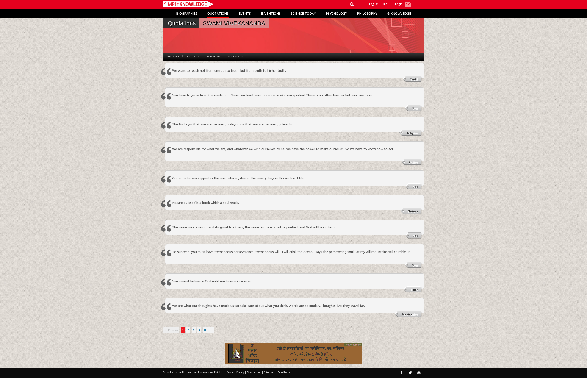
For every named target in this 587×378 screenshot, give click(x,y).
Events (245, 13)
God (415, 187)
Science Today (303, 13)
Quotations (218, 13)
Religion (412, 133)
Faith (414, 290)
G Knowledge (399, 13)
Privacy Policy (236, 372)
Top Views (213, 56)
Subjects (192, 56)
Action (413, 162)
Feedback (284, 372)
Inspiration (410, 314)
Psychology (336, 13)
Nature (413, 211)
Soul (415, 108)
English (374, 4)
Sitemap (269, 372)
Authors (172, 56)
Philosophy (367, 13)
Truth (414, 79)
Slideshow (235, 56)
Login (398, 4)
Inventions (271, 13)
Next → (208, 330)
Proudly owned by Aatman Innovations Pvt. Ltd (193, 372)
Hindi (385, 4)
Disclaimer (254, 372)
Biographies (186, 13)
